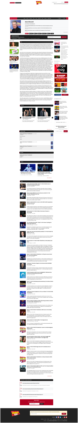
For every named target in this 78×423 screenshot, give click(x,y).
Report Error (65, 419)
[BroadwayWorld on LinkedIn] (60, 417)
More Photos (49, 129)
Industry (31, 18)
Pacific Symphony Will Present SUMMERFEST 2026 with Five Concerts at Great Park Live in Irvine (39, 273)
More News (49, 376)
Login (64, 18)
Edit (48, 33)
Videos (31, 33)
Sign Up (41, 403)
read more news (66, 32)
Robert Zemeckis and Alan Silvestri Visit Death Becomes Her (28, 118)
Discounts (65, 94)
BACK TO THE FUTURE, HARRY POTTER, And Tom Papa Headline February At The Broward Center (40, 366)
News (24, 18)
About (45, 419)
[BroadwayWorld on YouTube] (66, 417)
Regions (58, 419)
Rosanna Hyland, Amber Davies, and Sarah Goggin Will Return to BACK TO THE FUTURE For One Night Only (38, 337)
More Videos (49, 177)
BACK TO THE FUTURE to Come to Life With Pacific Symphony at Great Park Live (37, 30)
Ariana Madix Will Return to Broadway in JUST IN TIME (13, 46)
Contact (48, 419)
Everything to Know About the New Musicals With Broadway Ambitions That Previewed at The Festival (14, 68)
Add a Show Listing (18, 2)
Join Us (51, 419)
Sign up (65, 131)
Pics (35, 33)
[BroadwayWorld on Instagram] (58, 417)
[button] (67, 18)
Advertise (42, 419)
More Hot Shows (57, 94)
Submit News (55, 419)
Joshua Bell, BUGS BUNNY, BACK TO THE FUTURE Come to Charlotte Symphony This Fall (39, 25)
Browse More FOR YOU (60, 122)
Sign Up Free (64, 37)
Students (39, 18)
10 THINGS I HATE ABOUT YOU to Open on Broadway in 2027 (14, 53)
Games (45, 18)
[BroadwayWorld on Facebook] (56, 417)
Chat (33, 18)
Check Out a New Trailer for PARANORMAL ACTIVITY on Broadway (64, 47)
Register (59, 18)
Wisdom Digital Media (53, 420)
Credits (44, 33)
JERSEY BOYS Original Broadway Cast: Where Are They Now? (14, 60)
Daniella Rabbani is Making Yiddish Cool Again (64, 43)
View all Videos (56, 61)
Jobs (36, 18)
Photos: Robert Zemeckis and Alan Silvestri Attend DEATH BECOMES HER (28, 121)
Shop (42, 18)
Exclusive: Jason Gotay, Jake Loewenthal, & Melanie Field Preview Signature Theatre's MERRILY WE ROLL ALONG (64, 52)
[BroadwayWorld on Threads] (64, 417)
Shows (27, 18)
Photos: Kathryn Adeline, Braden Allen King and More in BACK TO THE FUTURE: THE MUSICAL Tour (40, 301)
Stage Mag (49, 18)
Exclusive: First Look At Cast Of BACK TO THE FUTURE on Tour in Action (28, 173)
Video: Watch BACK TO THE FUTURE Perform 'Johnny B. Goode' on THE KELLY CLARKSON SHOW (45, 173)
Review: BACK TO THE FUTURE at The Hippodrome (37, 320)
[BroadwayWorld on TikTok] (62, 417)
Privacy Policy (65, 420)
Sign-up (62, 2)
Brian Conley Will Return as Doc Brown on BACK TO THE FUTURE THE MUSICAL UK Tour (38, 193)
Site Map (61, 419)
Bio (27, 33)
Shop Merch (12, 2)
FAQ (52, 33)
